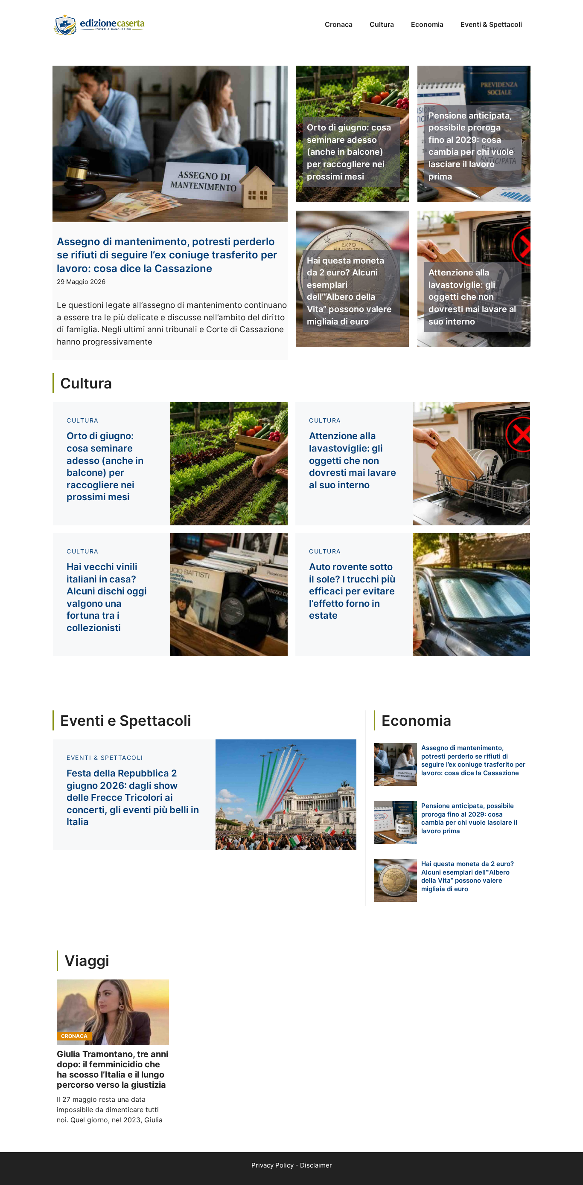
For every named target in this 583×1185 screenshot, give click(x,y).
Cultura (382, 24)
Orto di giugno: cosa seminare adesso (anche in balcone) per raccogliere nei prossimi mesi (349, 151)
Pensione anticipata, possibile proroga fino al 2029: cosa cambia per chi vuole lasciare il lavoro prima (471, 146)
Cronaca (339, 24)
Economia (427, 24)
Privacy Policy (272, 1165)
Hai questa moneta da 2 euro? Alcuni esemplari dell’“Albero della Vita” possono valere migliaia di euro (349, 291)
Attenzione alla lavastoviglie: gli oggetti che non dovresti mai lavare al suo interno (472, 296)
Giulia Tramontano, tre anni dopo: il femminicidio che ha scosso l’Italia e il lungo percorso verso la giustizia (112, 1069)
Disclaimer (316, 1165)
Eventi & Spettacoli (491, 24)
